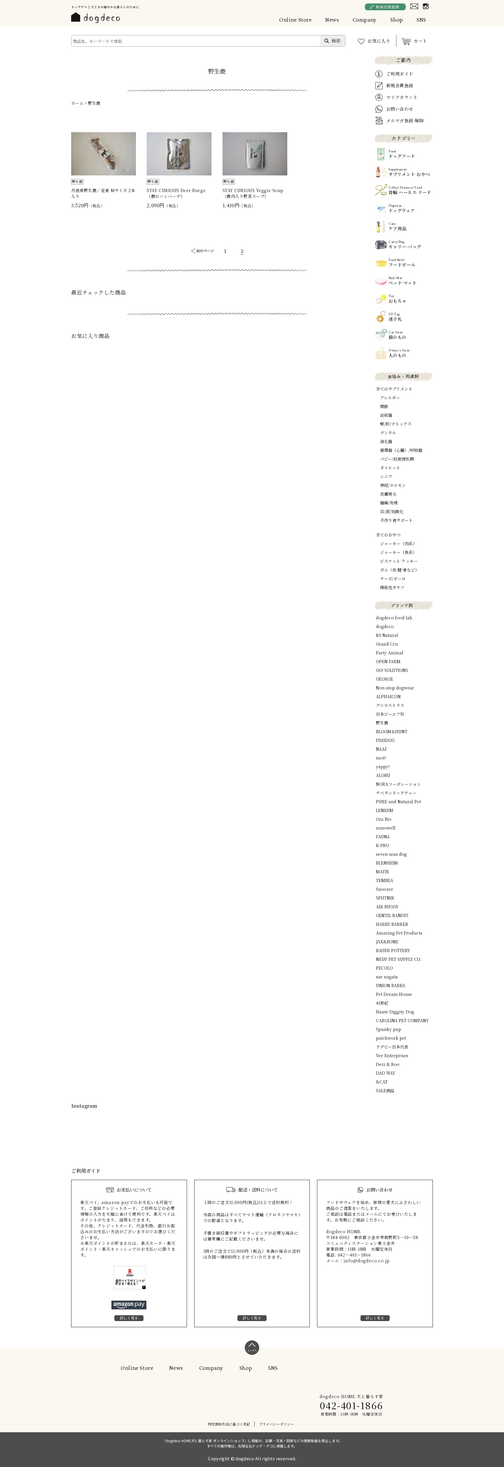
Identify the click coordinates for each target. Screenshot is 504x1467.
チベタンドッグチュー (396, 793)
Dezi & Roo (387, 1064)
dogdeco (385, 626)
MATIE (382, 871)
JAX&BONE (387, 942)
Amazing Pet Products (399, 933)
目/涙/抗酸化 (391, 511)
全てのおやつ (388, 535)
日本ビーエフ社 (390, 714)
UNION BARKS (390, 985)
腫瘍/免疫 (389, 503)
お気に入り (379, 41)
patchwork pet (391, 1038)
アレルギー (390, 397)
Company (365, 19)
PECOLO (384, 968)
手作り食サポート (396, 520)
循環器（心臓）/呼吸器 (401, 450)
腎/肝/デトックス (396, 424)
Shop (396, 19)
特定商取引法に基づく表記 (229, 1423)
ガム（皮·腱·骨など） (399, 570)
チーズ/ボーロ (393, 578)
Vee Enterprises (392, 1055)
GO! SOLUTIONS (392, 670)
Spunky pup (388, 1029)
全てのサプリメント (394, 389)
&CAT (382, 1082)
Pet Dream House (394, 994)
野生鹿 (94, 103)
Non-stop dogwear (395, 688)
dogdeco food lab (394, 618)
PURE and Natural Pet (398, 801)
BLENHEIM (387, 863)
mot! (381, 758)
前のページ (205, 250)
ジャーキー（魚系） (398, 552)
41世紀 (382, 1003)
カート (420, 41)
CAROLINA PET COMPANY (402, 1020)
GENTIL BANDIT (392, 915)
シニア (386, 476)
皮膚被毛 (388, 494)
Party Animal (389, 653)
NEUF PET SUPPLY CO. (398, 959)
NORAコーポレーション (398, 784)
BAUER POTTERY (393, 950)
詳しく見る (129, 1317)
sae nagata (387, 977)
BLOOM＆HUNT (391, 731)
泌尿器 (386, 415)
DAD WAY (385, 1073)
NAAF (381, 749)
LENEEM (384, 810)
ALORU (383, 775)
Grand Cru (387, 644)
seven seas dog (391, 854)
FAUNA (383, 836)
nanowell (386, 828)
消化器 (386, 441)
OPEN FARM (388, 661)
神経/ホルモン (393, 485)
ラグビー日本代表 (392, 1047)
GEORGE (384, 679)
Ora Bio (383, 819)
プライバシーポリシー (276, 1423)
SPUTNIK (385, 898)
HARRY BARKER (392, 924)
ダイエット (390, 468)
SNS (421, 19)
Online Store (295, 19)
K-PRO (382, 845)
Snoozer (384, 889)
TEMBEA (384, 880)
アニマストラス (390, 705)
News (332, 19)
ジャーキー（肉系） (398, 543)
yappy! (382, 766)
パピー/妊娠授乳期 (397, 459)
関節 (384, 406)
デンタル (388, 432)
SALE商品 (385, 1090)
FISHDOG (385, 740)
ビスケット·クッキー (399, 561)
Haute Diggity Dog (395, 1012)
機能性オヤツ (392, 587)
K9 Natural (387, 635)
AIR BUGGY (387, 907)
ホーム (77, 103)
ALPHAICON (388, 696)
